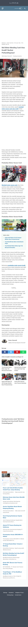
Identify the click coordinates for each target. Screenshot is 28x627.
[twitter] (11, 352)
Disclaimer (11, 592)
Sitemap (5, 592)
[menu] (3, 8)
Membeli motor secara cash (9, 185)
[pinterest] (17, 352)
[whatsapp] (23, 352)
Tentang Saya (10, 595)
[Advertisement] (14, 27)
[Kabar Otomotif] (14, 3)
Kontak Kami (18, 595)
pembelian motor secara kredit (16, 265)
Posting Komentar (17, 56)
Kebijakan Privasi (19, 592)
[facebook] (5, 352)
